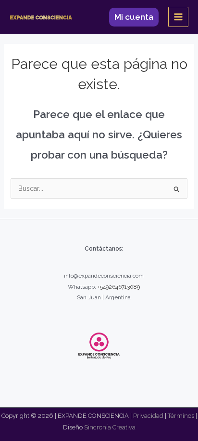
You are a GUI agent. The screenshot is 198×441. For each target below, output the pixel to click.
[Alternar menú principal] (178, 17)
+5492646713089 (119, 286)
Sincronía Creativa (110, 427)
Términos (181, 415)
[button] (134, 17)
